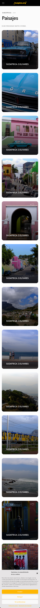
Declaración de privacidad (25, 605)
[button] (37, 573)
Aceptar (20, 592)
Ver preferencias (20, 602)
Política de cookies (13, 605)
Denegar (20, 597)
